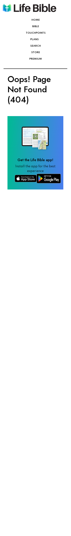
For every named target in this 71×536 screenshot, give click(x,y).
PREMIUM (35, 59)
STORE (35, 52)
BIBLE (35, 26)
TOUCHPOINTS (36, 33)
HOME (35, 20)
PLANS (34, 39)
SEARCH (35, 46)
